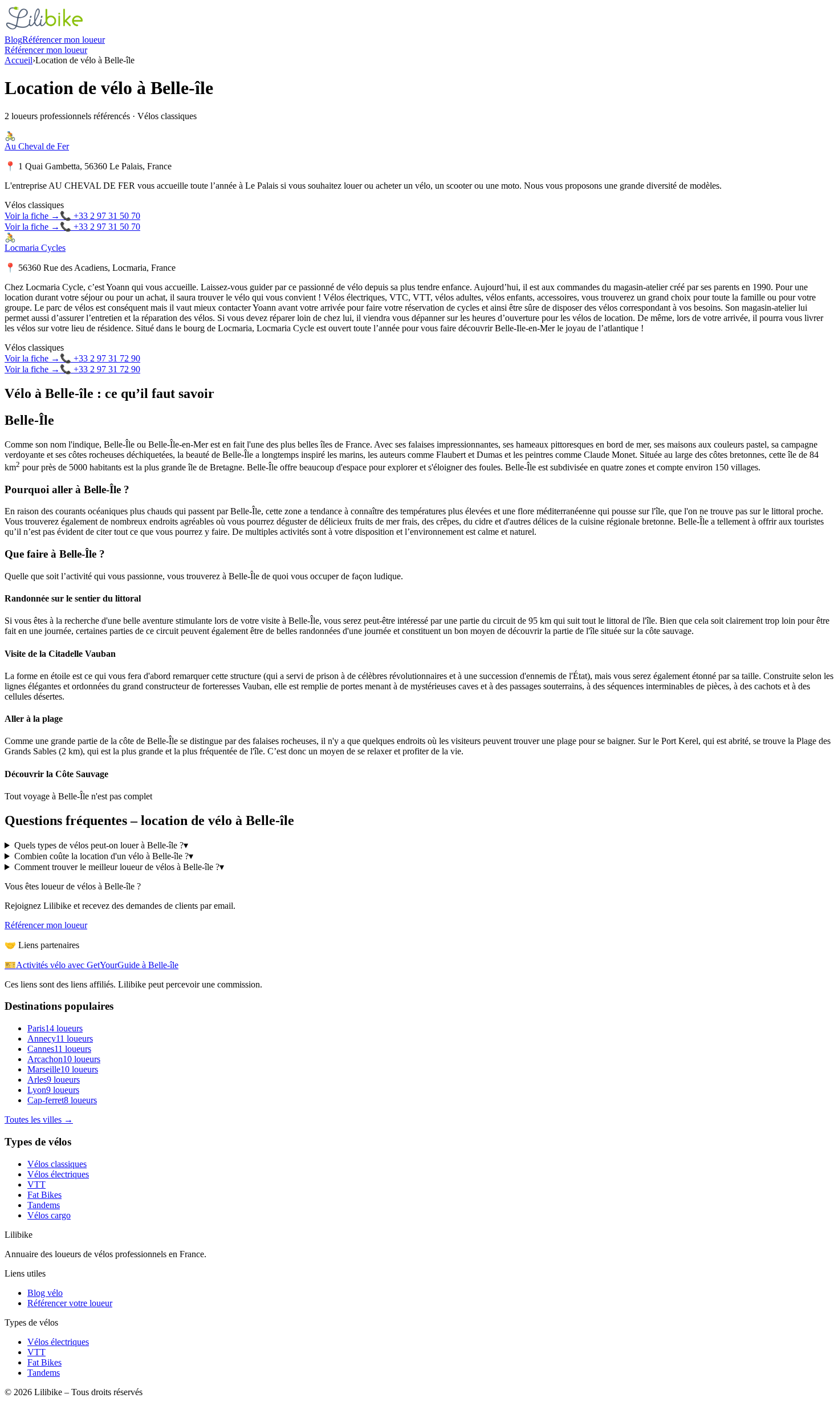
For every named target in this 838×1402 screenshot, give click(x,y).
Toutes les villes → (39, 1119)
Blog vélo (45, 1293)
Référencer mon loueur (63, 39)
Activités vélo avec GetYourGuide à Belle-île (91, 965)
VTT (36, 1184)
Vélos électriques (58, 1174)
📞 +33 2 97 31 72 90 (100, 358)
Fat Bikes (44, 1195)
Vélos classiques (57, 1164)
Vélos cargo (49, 1215)
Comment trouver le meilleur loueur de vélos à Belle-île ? (119, 867)
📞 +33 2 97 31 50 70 (100, 216)
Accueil (18, 60)
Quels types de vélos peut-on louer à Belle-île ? (101, 845)
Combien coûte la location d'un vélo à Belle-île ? (103, 856)
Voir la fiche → (32, 216)
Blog (13, 39)
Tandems (43, 1205)
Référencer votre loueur (69, 1303)
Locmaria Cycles (35, 248)
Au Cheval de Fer (37, 146)
